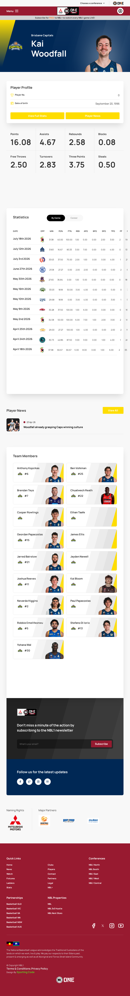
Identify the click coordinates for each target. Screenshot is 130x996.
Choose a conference (91, 3)
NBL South (94, 869)
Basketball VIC (13, 908)
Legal (50, 883)
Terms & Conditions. (18, 968)
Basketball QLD (14, 904)
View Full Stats (37, 116)
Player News (92, 116)
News (9, 869)
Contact (52, 873)
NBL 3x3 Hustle (55, 908)
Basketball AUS (14, 926)
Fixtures (10, 878)
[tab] (56, 218)
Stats (9, 887)
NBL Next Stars (55, 913)
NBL (50, 904)
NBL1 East (93, 873)
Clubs (50, 864)
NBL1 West (94, 878)
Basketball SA (13, 913)
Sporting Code (26, 972)
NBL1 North (94, 864)
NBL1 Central (95, 883)
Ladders (10, 883)
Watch (9, 873)
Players (51, 869)
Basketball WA (13, 917)
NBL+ (50, 887)
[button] (92, 3)
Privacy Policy (39, 968)
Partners (52, 878)
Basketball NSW (14, 922)
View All (113, 410)
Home (9, 864)
